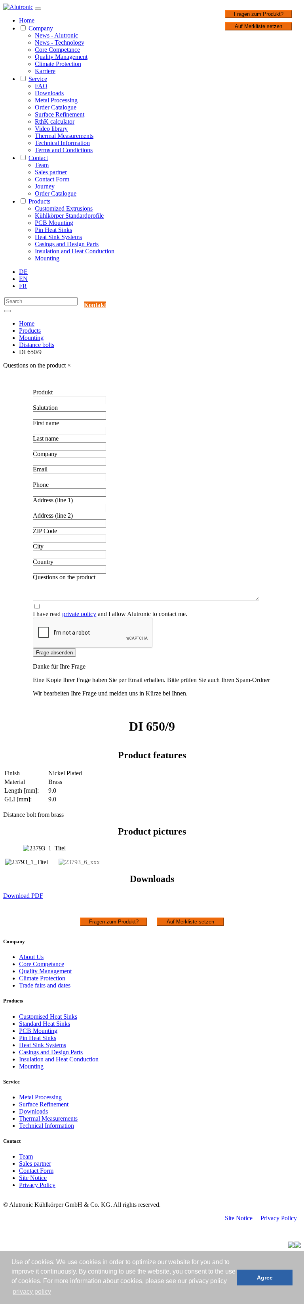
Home (26, 20)
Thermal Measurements (64, 135)
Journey (45, 186)
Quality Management (61, 56)
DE (23, 271)
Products (39, 201)
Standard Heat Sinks (44, 1023)
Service (37, 78)
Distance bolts (36, 344)
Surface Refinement (59, 114)
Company (40, 28)
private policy (79, 614)
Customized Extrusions (64, 208)
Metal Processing (56, 100)
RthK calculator (54, 121)
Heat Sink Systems (58, 237)
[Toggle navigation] (38, 9)
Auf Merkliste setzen (258, 26)
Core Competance (57, 49)
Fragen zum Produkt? (258, 14)
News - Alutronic (56, 35)
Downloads (49, 93)
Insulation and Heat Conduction (74, 251)
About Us (31, 957)
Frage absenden (54, 653)
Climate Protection (58, 63)
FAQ (41, 86)
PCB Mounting (54, 222)
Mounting (47, 258)
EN (23, 278)
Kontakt (95, 305)
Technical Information (62, 142)
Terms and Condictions (64, 150)
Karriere (45, 71)
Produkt (43, 392)
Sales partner (51, 172)
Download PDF (23, 895)
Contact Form (52, 179)
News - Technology (59, 42)
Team (42, 165)
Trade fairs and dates (44, 985)
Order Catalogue (55, 107)
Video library (51, 128)
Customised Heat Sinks (48, 1016)
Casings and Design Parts (67, 244)
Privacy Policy (37, 1185)
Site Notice (33, 1177)
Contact (38, 158)
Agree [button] (265, 1277)
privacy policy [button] (32, 1291)
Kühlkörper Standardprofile (69, 215)
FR (23, 286)
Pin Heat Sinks (53, 229)
